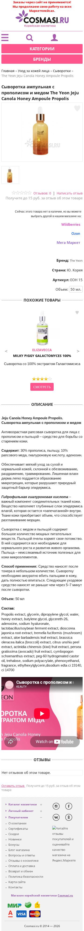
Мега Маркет (68, 242)
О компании (17, 823)
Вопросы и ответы (21, 855)
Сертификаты (18, 828)
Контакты (15, 887)
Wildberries (70, 224)
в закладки (77, 312)
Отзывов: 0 (42, 193)
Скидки (13, 834)
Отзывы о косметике (23, 860)
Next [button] (78, 350)
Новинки (14, 839)
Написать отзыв (70, 193)
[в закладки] (77, 108)
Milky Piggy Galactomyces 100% (42, 353)
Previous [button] (6, 350)
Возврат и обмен (20, 871)
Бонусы (13, 844)
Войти (54, 38)
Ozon (75, 233)
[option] (42, 350)
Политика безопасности (25, 876)
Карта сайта (16, 882)
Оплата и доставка (21, 866)
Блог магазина (19, 850)
